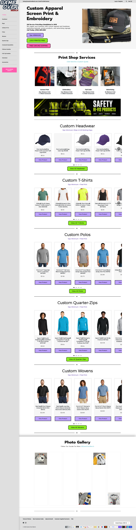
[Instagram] (25, 523)
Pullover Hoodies (6, 49)
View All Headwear (77, 169)
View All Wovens (77, 427)
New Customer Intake (38, 519)
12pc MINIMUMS (35, 35)
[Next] (118, 148)
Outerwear (4, 57)
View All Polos (77, 291)
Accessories (5, 62)
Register (120, 1)
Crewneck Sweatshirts (7, 45)
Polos (3, 32)
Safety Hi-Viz (5, 27)
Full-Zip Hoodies (6, 53)
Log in (116, 1)
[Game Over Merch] (9, 5)
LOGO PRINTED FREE (37, 40)
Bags (3, 23)
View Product (43, 160)
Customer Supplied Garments (62, 519)
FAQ (72, 519)
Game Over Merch (31, 527)
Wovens (4, 36)
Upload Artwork (49, 519)
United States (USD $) (121, 523)
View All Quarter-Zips (77, 359)
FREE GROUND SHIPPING (39, 46)
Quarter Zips (5, 40)
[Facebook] (23, 523)
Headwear (4, 19)
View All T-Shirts (77, 223)
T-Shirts (4, 14)
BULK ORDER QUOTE (9, 70)
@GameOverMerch (87, 446)
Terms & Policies (27, 519)
